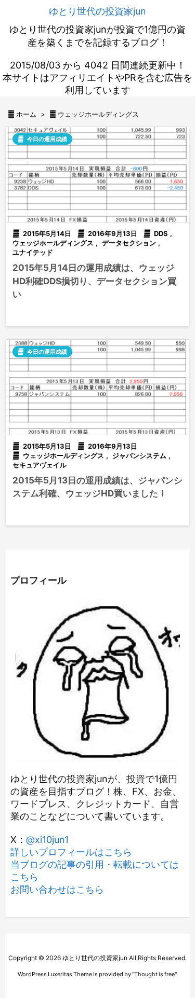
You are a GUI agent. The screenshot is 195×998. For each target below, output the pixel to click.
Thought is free (154, 974)
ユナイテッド (32, 252)
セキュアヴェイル (39, 465)
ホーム (26, 114)
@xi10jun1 (47, 839)
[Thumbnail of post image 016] (97, 387)
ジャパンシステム (139, 455)
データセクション (129, 243)
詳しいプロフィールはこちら (71, 852)
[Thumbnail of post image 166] (97, 175)
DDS (161, 233)
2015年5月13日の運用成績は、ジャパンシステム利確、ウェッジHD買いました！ (97, 487)
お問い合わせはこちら (57, 889)
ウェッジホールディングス (53, 243)
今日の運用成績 (47, 139)
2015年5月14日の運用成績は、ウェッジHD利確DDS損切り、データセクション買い (94, 280)
